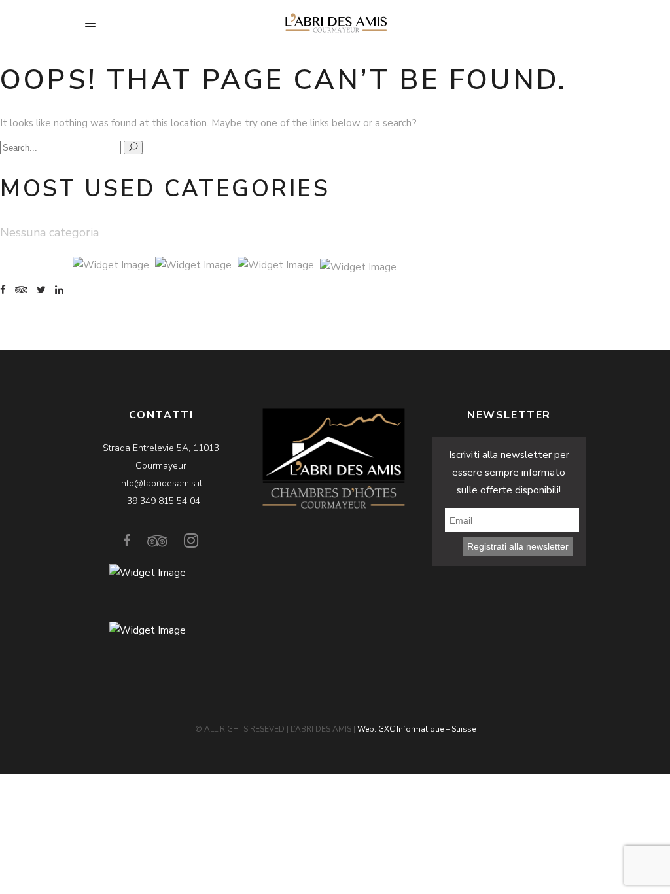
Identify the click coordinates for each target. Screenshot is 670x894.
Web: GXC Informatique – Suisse (416, 729)
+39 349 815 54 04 (160, 501)
